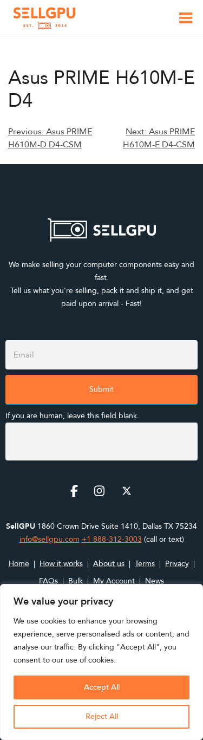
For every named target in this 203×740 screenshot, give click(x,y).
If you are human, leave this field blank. (72, 416)
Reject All (102, 716)
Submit (101, 389)
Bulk (75, 581)
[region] (101, 662)
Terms (145, 564)
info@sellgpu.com (49, 539)
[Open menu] (185, 19)
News (154, 581)
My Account (114, 581)
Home (19, 564)
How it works (61, 564)
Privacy (177, 564)
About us (109, 564)
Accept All (102, 687)
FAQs (48, 581)
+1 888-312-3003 (112, 539)
